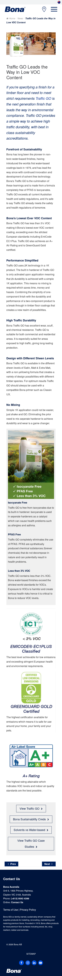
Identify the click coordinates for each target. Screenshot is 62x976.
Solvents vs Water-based (29, 830)
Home (12, 18)
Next (47, 864)
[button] (54, 9)
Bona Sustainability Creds (29, 819)
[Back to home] (15, 9)
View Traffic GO (29, 808)
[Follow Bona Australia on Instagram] (27, 962)
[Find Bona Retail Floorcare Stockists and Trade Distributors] (42, 9)
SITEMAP (31, 953)
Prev (13, 864)
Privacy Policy (28, 909)
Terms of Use (10, 909)
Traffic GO (43, 98)
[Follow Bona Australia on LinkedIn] (34, 962)
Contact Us (17, 902)
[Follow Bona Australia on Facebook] (21, 962)
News (20, 18)
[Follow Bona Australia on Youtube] (40, 962)
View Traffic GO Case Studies (31, 843)
